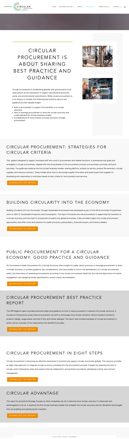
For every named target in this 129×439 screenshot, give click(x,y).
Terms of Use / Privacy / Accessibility (64, 436)
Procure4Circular (65, 6)
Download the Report (22, 183)
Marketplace (103, 6)
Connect (116, 6)
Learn (79, 6)
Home (54, 6)
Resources (90, 6)
